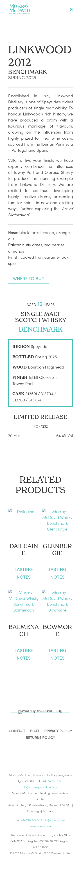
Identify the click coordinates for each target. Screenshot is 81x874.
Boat (34, 731)
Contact (17, 731)
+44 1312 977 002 (31, 820)
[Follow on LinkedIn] (45, 752)
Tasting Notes (24, 573)
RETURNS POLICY (40, 738)
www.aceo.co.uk (40, 826)
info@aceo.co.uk (54, 820)
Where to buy (28, 278)
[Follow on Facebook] (24, 752)
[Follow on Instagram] (35, 752)
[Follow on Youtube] (56, 752)
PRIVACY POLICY (58, 731)
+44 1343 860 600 (52, 781)
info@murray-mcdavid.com (40, 787)
